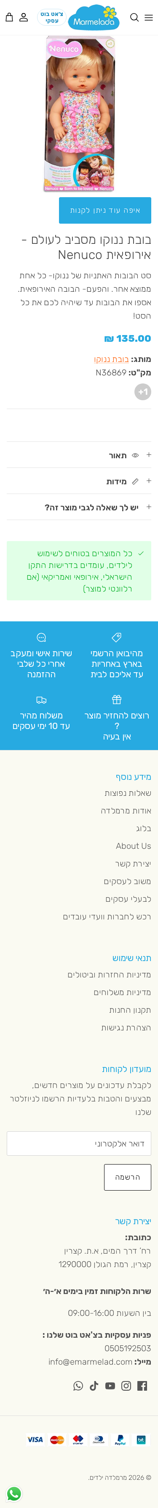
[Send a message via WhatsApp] (14, 1494)
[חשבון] (28, 17)
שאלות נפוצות (127, 793)
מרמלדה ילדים (108, 1478)
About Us (133, 846)
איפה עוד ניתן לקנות (105, 210)
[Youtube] (110, 1386)
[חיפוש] (130, 17)
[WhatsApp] (78, 1386)
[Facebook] (142, 1386)
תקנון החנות (130, 1010)
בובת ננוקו (111, 359)
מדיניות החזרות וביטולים (109, 974)
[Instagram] (126, 1386)
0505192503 (127, 1348)
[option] (79, 114)
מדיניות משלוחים (122, 992)
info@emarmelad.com (90, 1362)
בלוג (143, 828)
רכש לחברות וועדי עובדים (107, 916)
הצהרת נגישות (126, 1027)
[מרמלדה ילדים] (93, 17)
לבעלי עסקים (128, 899)
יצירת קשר (133, 863)
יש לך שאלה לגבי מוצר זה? (92, 507)
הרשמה (127, 1177)
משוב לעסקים (127, 881)
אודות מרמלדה (126, 810)
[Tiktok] (94, 1386)
